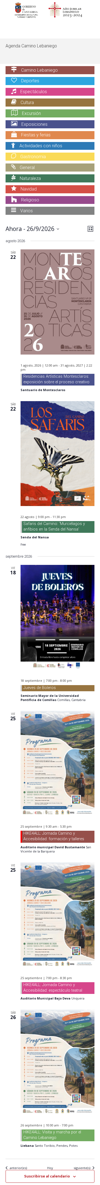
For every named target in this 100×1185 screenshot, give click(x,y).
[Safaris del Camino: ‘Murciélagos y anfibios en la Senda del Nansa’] (57, 453)
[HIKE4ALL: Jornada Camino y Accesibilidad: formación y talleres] (57, 763)
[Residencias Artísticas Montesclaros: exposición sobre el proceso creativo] (57, 302)
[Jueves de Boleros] (57, 617)
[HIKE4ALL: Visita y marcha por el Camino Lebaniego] (57, 1062)
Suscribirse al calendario (47, 1176)
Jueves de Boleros (39, 687)
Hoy (50, 1168)
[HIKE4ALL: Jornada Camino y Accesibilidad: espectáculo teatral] (57, 914)
